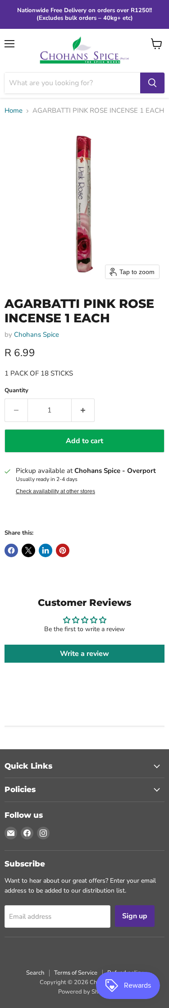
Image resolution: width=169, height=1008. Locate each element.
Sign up (134, 916)
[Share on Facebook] (11, 550)
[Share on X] (28, 550)
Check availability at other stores (55, 491)
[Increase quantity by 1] (83, 410)
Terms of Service (75, 973)
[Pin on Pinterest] (62, 550)
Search (35, 973)
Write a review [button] (84, 654)
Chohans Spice (36, 334)
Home (14, 111)
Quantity (16, 390)
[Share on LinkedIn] (45, 550)
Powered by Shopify (84, 992)
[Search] (152, 83)
